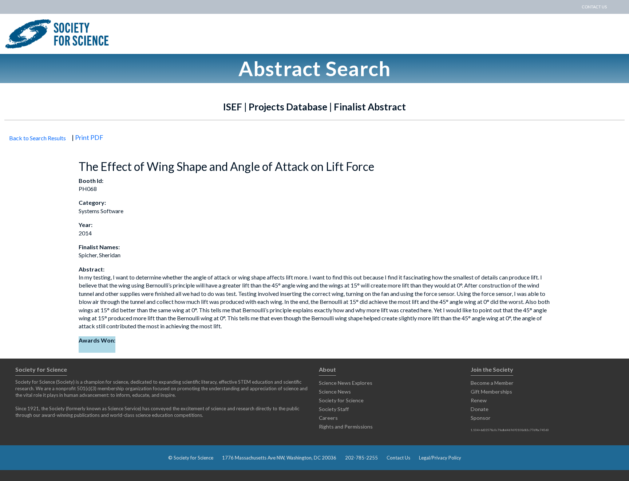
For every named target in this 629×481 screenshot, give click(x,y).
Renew (479, 400)
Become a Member (492, 383)
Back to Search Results (37, 137)
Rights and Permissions (346, 426)
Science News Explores (345, 383)
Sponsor (481, 418)
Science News (335, 391)
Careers (328, 418)
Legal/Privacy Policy (440, 458)
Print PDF (89, 137)
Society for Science (341, 400)
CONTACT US (594, 6)
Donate (479, 409)
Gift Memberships (491, 391)
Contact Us (398, 458)
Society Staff (334, 409)
